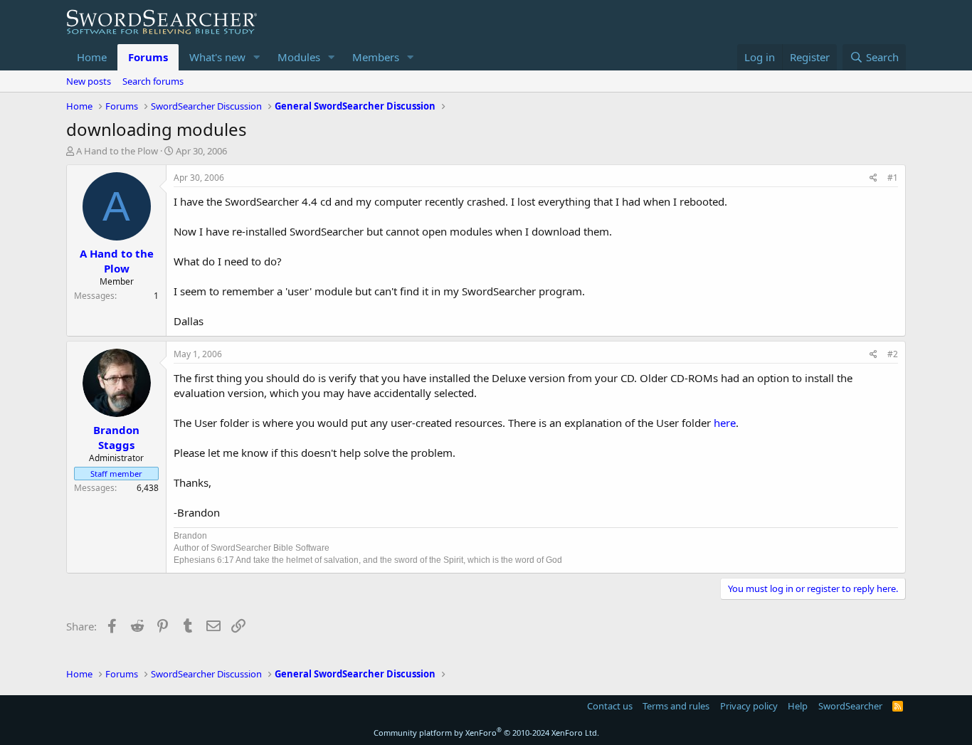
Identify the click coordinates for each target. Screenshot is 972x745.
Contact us (610, 705)
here (725, 423)
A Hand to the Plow (117, 150)
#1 (892, 177)
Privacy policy (749, 705)
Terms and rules (676, 705)
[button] (257, 57)
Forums (148, 57)
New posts (88, 81)
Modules (299, 57)
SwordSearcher (850, 705)
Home (92, 57)
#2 (892, 354)
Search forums (153, 81)
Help (798, 705)
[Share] (873, 178)
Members (375, 57)
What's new (217, 57)
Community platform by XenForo (486, 732)
